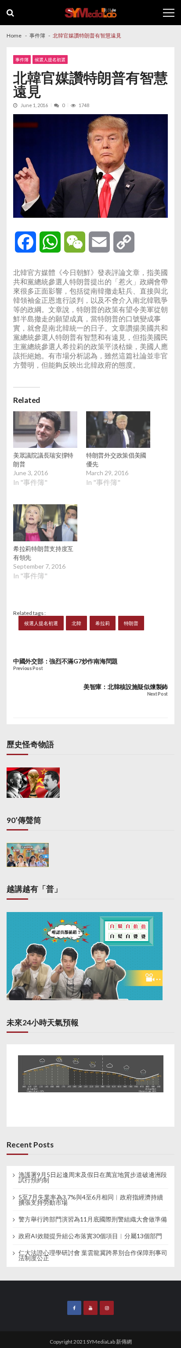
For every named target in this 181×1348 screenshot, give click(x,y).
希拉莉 (102, 623)
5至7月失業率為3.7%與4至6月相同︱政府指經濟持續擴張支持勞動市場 (90, 1200)
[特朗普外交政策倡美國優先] (118, 430)
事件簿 (22, 59)
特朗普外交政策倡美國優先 (116, 459)
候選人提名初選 (50, 59)
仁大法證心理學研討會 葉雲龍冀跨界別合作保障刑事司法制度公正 (92, 1255)
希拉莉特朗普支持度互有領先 (43, 553)
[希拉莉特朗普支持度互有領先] (45, 523)
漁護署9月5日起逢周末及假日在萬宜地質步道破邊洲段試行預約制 (92, 1177)
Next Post (157, 694)
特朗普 (131, 623)
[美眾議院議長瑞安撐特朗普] (45, 430)
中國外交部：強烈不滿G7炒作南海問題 (65, 661)
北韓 (76, 623)
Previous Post (28, 668)
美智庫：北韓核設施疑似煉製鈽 (125, 686)
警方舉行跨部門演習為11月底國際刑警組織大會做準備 (92, 1219)
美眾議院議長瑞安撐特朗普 (43, 459)
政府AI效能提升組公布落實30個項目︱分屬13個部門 (90, 1236)
